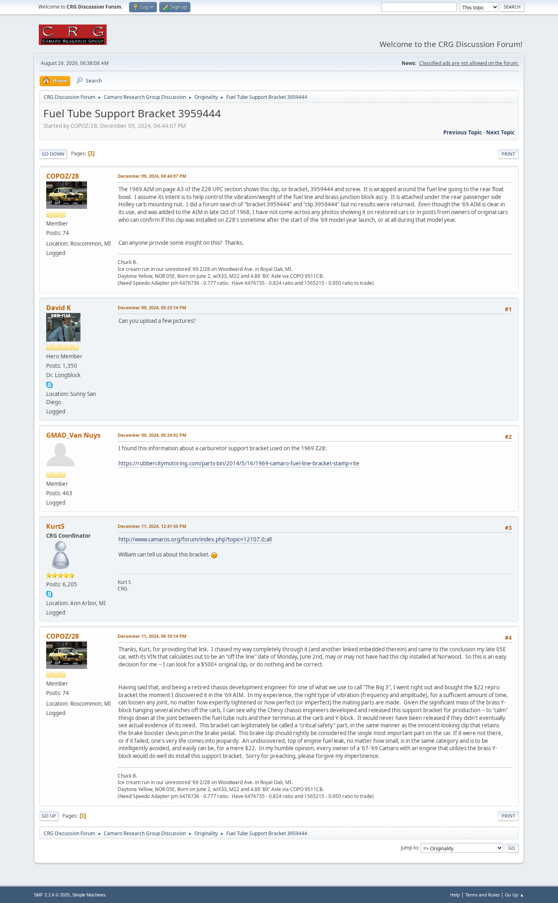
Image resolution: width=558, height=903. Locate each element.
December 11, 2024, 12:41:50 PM (152, 526)
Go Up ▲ (514, 895)
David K (58, 307)
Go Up (49, 816)
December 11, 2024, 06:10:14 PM (152, 636)
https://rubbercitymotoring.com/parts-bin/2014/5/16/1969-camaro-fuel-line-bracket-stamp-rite (238, 463)
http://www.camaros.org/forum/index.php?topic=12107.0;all (195, 539)
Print (508, 154)
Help (455, 895)
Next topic (500, 132)
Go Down (53, 154)
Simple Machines (89, 894)
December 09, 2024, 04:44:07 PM (152, 176)
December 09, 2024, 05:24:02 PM (152, 435)
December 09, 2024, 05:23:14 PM (152, 307)
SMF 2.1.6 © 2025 (52, 894)
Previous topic (462, 132)
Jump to (409, 847)
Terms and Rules (482, 895)
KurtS (55, 526)
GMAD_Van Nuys (73, 435)
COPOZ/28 (62, 176)
